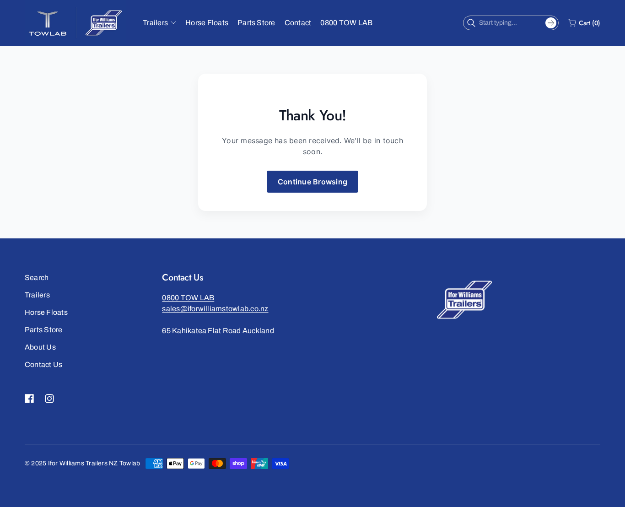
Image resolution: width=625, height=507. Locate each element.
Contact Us (43, 364)
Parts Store (44, 330)
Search (36, 277)
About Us (40, 347)
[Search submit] (550, 23)
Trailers (37, 295)
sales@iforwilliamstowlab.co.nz (215, 309)
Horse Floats (46, 312)
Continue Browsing (312, 181)
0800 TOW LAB (188, 298)
